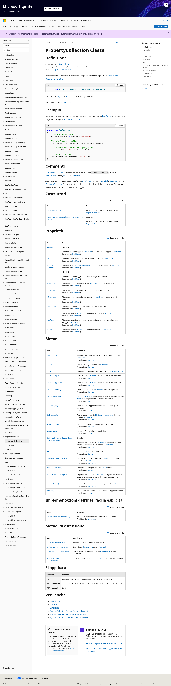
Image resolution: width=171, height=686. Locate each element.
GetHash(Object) (53, 424)
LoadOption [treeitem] (9, 391)
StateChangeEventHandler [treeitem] (15, 487)
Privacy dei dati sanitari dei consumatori (121, 684)
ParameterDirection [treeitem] (12, 432)
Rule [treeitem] (6, 462)
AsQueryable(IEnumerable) (57, 547)
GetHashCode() (52, 431)
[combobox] (16, 45)
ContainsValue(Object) (55, 389)
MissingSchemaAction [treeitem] (13, 417)
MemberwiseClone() (54, 468)
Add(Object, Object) (54, 355)
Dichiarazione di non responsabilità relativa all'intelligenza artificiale (29, 684)
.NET (55, 43)
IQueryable (102, 547)
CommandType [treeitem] (10, 68)
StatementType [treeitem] (10, 503)
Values (49, 329)
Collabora (89, 684)
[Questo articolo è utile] (143, 88)
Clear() (49, 364)
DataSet (48, 79)
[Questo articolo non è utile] (146, 88)
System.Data (64, 64)
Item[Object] (51, 306)
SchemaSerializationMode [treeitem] (15, 466)
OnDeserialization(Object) (57, 474)
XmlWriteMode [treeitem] (10, 545)
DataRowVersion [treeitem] (11, 172)
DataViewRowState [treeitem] (12, 239)
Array (79, 399)
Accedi (165, 20)
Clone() (49, 371)
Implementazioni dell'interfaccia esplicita (155, 66)
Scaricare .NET (161, 26)
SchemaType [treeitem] (10, 470)
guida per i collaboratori (61, 649)
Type (87, 451)
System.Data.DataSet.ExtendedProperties (68, 614)
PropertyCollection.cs (61, 70)
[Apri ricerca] (160, 20)
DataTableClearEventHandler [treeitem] (16, 202)
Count (49, 258)
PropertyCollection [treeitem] (14, 441)
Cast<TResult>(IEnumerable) (58, 551)
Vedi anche (147, 77)
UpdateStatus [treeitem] (10, 533)
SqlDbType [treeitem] (9, 479)
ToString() (50, 491)
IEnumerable (88, 547)
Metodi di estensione (151, 70)
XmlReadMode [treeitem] (10, 541)
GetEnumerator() (53, 415)
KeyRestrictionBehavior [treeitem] (14, 387)
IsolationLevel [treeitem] (10, 374)
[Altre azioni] (123, 43)
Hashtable (70, 96)
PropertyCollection (72, 119)
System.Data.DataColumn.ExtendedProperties (70, 611)
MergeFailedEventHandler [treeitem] (15, 404)
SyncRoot (50, 320)
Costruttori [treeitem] (11, 445)
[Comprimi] (29, 41)
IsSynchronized (53, 297)
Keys (48, 313)
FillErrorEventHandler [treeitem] (13, 298)
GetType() (50, 451)
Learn (48, 43)
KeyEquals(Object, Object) (57, 458)
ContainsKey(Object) (54, 383)
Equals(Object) (52, 406)
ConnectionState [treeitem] (11, 76)
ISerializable (101, 442)
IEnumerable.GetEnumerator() (58, 516)
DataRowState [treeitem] (10, 168)
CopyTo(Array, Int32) (54, 396)
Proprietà (146, 59)
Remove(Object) (53, 484)
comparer (50, 247)
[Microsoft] (4, 20)
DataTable (58, 79)
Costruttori (147, 56)
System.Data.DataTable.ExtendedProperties (69, 617)
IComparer (88, 251)
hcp (48, 272)
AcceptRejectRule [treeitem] (11, 59)
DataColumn (113, 75)
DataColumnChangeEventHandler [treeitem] (17, 103)
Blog (79, 684)
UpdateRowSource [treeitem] (12, 528)
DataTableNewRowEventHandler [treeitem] (17, 220)
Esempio (146, 50)
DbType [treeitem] (8, 256)
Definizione (147, 47)
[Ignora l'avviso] (166, 5)
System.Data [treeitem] (9, 55)
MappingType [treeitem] (10, 396)
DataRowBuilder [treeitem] (11, 138)
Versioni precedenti (66, 684)
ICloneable (66, 102)
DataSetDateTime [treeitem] (11, 185)
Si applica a (147, 73)
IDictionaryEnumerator (104, 415)
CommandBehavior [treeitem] (12, 63)
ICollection (81, 313)
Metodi (145, 62)
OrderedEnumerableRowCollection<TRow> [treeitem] (17, 426)
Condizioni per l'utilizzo (150, 684)
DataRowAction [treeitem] (10, 134)
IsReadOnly (51, 290)
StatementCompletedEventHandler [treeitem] (17, 497)
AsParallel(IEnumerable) (56, 542)
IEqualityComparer (82, 265)
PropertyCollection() (54, 210)
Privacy (98, 684)
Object (60, 96)
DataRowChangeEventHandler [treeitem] (16, 147)
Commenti (147, 53)
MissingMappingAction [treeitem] (14, 408)
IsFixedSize (51, 283)
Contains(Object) (53, 376)
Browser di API (65, 43)
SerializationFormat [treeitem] (12, 475)
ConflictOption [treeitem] (10, 72)
